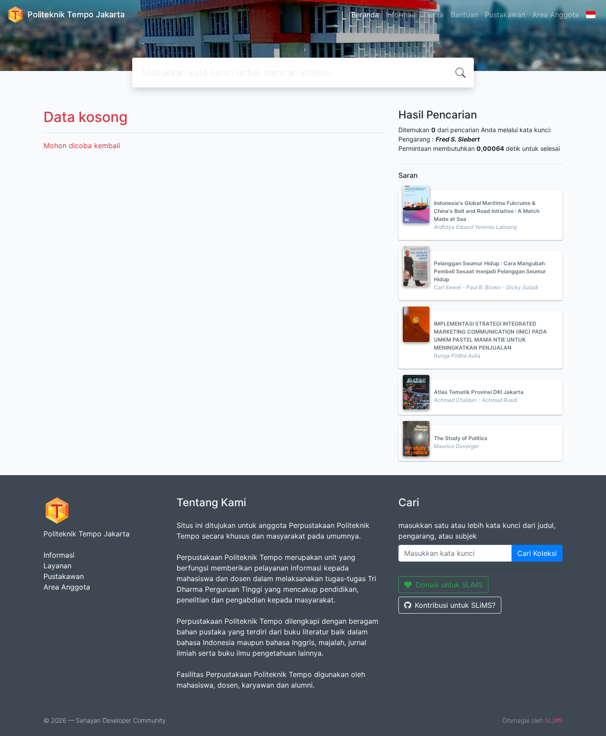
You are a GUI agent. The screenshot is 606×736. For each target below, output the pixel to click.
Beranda (365, 14)
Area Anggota (555, 14)
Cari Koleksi (537, 553)
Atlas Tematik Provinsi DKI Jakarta (478, 392)
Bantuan (464, 14)
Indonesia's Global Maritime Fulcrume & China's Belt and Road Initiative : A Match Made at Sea (486, 211)
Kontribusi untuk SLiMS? (455, 605)
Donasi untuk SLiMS (449, 584)
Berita (434, 14)
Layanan (57, 565)
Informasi (401, 14)
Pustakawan (505, 14)
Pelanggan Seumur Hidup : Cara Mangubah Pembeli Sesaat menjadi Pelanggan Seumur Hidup (490, 271)
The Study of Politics (461, 438)
